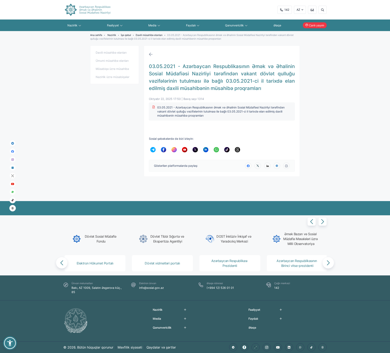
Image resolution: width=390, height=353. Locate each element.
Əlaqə (277, 25)
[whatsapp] (12, 192)
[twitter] (258, 165)
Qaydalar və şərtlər (161, 347)
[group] (95, 239)
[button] (312, 222)
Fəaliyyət (113, 25)
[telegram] (12, 143)
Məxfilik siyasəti (130, 347)
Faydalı (191, 25)
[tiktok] (12, 200)
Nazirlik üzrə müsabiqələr (112, 77)
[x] (12, 175)
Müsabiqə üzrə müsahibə (112, 68)
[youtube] (12, 183)
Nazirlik (72, 25)
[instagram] (12, 159)
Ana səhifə (96, 35)
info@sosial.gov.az (151, 287)
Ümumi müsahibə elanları (112, 60)
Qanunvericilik (235, 25)
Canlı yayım (316, 25)
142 (286, 9)
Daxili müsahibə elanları (149, 35)
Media (152, 25)
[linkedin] (12, 167)
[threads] (12, 208)
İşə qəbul (126, 35)
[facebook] (12, 151)
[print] (286, 165)
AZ (298, 9)
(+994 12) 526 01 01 (220, 287)
